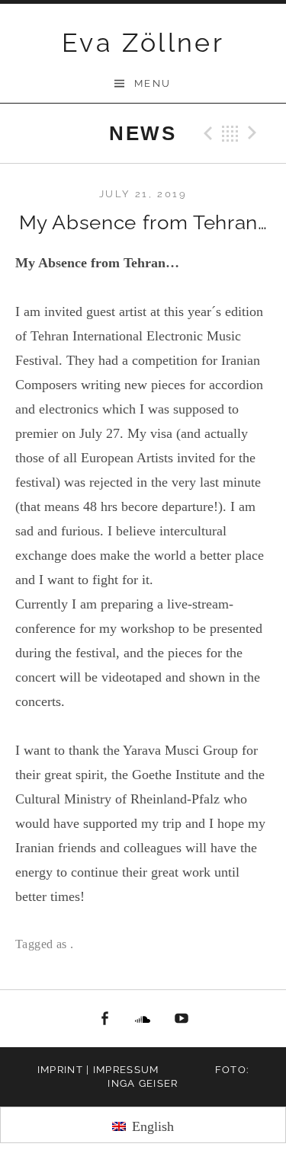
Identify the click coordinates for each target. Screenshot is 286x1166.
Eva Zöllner (143, 42)
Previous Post (206, 133)
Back (230, 133)
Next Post (255, 133)
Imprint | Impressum (98, 1069)
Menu (153, 83)
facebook (104, 1019)
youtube (181, 1019)
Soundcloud (143, 1019)
